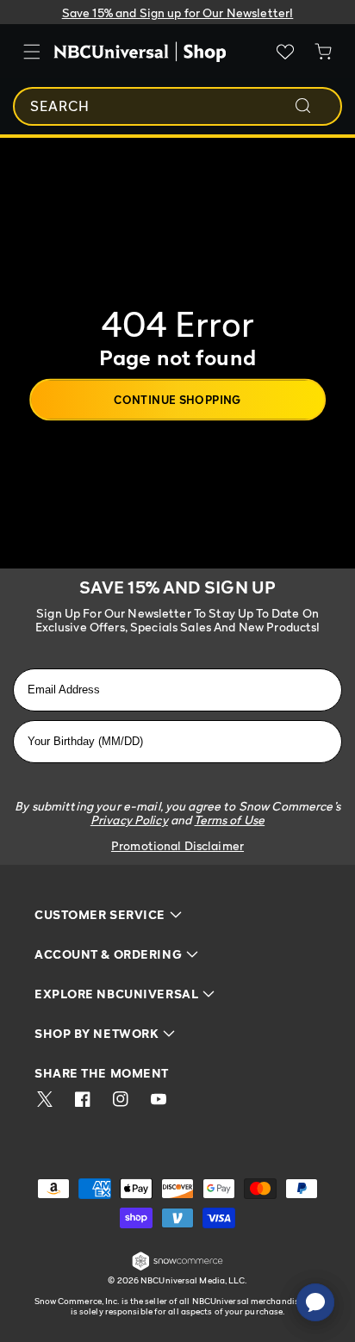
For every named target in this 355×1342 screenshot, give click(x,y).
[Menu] (32, 52)
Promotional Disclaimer (177, 845)
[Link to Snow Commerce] (177, 1267)
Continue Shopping (177, 399)
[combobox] (177, 106)
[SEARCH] (314, 106)
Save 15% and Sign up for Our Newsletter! (178, 12)
